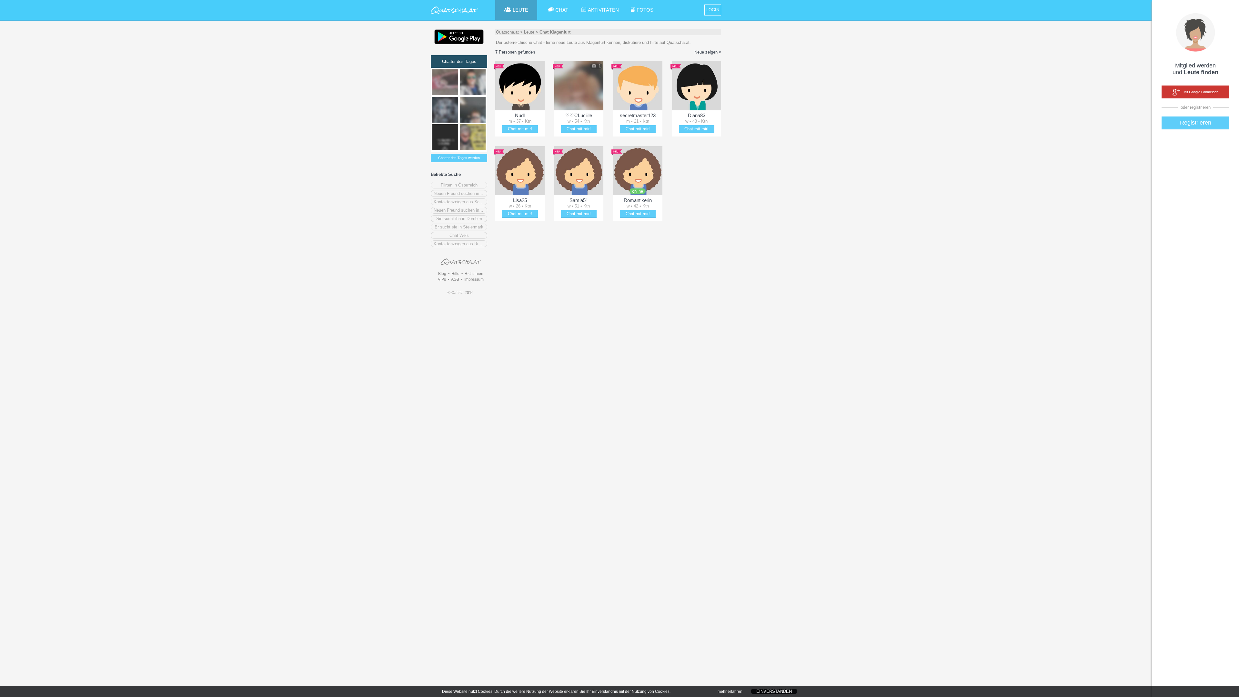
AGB (455, 279)
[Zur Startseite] (454, 14)
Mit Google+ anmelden (1201, 92)
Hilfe (455, 273)
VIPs (442, 279)
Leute (529, 32)
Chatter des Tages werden (459, 158)
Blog (442, 273)
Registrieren (1195, 122)
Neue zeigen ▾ (707, 52)
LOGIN (712, 9)
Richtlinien (474, 273)
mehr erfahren (730, 691)
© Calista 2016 (461, 292)
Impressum (474, 279)
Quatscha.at (507, 32)
